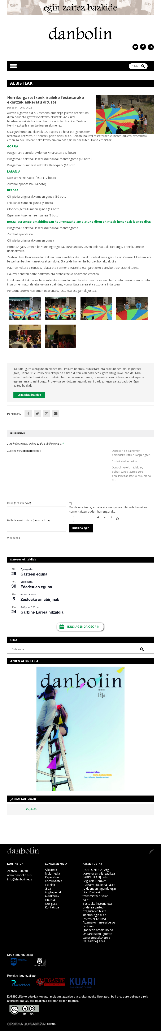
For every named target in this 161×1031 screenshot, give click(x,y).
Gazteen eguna (34, 574)
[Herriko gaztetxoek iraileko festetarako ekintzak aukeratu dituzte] (125, 114)
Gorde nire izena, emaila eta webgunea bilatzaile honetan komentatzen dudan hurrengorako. (108, 509)
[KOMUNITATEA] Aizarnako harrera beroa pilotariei (99, 922)
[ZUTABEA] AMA (94, 941)
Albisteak (51, 870)
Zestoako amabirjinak (40, 599)
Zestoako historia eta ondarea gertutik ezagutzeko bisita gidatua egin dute (97, 909)
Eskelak (50, 885)
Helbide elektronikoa (28, 520)
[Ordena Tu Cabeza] (26, 1023)
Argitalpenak (53, 892)
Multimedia (52, 873)
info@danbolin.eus (19, 879)
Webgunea (13, 538)
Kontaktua (52, 907)
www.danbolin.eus (19, 875)
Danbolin (31, 809)
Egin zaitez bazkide (29, 395)
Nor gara (51, 904)
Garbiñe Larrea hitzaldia (42, 612)
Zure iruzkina (24, 451)
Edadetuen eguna (36, 587)
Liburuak (50, 900)
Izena (19, 503)
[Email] (55, 413)
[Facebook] (28, 413)
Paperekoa (52, 877)
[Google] (46, 413)
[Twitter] (37, 413)
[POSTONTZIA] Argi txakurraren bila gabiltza (99, 871)
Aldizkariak (52, 896)
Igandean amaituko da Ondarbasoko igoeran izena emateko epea (98, 933)
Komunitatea (53, 881)
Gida (48, 888)
